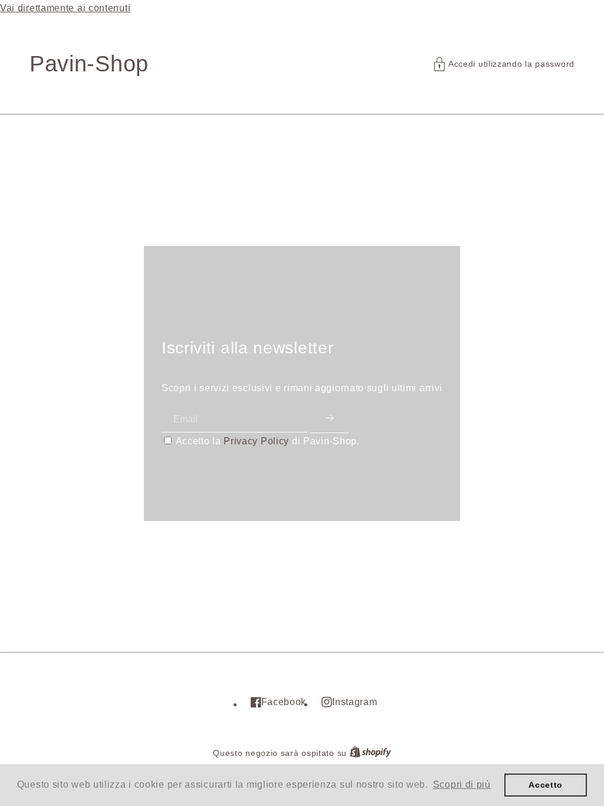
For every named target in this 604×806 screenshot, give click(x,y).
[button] (504, 64)
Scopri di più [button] (462, 784)
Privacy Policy (256, 441)
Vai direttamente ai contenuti (65, 8)
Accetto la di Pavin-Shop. (268, 441)
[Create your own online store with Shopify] (370, 753)
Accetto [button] (545, 784)
